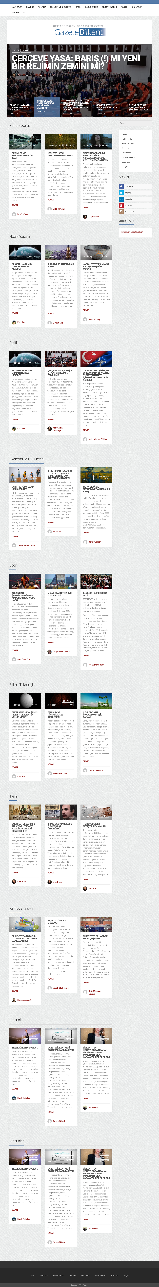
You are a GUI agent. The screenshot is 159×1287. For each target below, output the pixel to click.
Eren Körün (22, 881)
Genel (16, 50)
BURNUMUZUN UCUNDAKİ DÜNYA (60, 265)
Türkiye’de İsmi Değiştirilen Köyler (94, 825)
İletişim (125, 167)
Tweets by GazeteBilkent (132, 232)
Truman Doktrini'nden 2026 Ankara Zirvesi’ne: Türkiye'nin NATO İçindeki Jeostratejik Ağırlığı (77, 70)
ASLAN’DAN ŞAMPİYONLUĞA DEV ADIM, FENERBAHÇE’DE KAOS (23, 597)
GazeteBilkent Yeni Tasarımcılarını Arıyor (60, 1048)
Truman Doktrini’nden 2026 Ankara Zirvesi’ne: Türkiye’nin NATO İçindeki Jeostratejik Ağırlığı (96, 375)
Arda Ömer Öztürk (25, 659)
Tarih (35, 816)
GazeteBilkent (59, 1121)
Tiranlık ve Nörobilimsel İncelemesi (55, 714)
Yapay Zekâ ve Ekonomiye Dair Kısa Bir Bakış (96, 489)
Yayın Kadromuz (128, 143)
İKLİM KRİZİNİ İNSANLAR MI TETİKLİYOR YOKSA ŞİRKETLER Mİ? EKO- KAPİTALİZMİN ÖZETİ (59, 475)
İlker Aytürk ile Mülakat (56, 921)
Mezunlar (34, 1033)
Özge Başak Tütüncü (62, 652)
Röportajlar (33, 1036)
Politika (26, 50)
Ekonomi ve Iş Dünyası (32, 478)
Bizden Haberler (67, 1033)
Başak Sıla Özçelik (60, 988)
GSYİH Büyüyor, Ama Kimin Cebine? (23, 488)
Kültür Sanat (33, 145)
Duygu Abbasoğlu (25, 1000)
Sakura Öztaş (94, 319)
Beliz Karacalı (59, 209)
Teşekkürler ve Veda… (25, 1047)
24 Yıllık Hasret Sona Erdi (95, 594)
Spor (35, 585)
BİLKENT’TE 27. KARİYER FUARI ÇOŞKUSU (95, 937)
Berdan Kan (93, 1107)
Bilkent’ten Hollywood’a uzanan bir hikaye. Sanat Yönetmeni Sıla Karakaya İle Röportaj (96, 1052)
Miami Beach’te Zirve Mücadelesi (59, 594)
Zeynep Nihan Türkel (26, 545)
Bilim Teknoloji (32, 704)
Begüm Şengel (23, 214)
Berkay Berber (95, 542)
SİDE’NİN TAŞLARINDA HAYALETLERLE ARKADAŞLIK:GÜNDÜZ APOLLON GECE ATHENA (95, 157)
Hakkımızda (127, 139)
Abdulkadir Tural (60, 773)
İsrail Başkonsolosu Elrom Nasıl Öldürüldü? (59, 826)
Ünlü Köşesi (33, 1040)
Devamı (15, 205)
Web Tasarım (83, 1285)
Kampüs (34, 925)
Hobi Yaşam (33, 256)
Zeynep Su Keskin (96, 770)
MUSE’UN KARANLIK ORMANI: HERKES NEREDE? (22, 266)
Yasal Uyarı (126, 162)
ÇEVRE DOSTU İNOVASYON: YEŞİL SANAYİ (92, 714)
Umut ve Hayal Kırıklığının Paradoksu (60, 154)
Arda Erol (57, 531)
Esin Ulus (21, 322)
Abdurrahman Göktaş (31, 90)
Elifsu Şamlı (58, 323)
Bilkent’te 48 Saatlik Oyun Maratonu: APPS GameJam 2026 (24, 938)
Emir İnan (21, 776)
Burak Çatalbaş (23, 1098)
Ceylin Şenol (94, 216)
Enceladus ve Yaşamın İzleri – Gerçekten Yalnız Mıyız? (24, 714)
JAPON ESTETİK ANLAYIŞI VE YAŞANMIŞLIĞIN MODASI (96, 266)
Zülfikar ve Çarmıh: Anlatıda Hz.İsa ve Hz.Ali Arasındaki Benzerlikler (23, 827)
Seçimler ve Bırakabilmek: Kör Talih (22, 155)
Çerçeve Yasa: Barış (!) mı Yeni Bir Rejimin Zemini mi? (59, 373)
